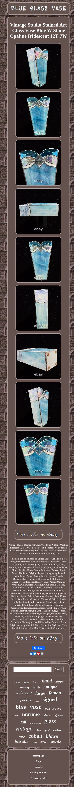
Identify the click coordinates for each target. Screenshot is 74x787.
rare (21, 737)
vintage (23, 728)
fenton (55, 692)
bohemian (21, 741)
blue (21, 707)
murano (31, 714)
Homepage (38, 755)
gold (47, 730)
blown (52, 736)
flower (35, 682)
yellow (25, 701)
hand (47, 681)
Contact (38, 767)
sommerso (35, 723)
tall (23, 722)
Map (38, 761)
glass (50, 721)
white (37, 702)
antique (50, 686)
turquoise (56, 741)
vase (35, 706)
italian (26, 683)
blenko (47, 715)
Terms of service (38, 778)
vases (16, 715)
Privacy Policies (38, 772)
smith (36, 687)
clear (38, 730)
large (40, 693)
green (59, 715)
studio (34, 742)
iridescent (24, 693)
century (16, 682)
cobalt (35, 736)
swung (24, 687)
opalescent (53, 708)
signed (50, 699)
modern (57, 730)
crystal (60, 682)
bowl (43, 741)
